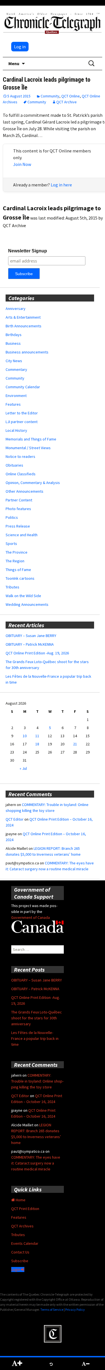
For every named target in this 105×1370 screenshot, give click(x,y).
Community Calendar (23, 386)
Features (13, 404)
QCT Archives (22, 1226)
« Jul (23, 768)
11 (37, 735)
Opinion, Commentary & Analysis (33, 482)
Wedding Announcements (27, 604)
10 (25, 735)
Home (20, 1199)
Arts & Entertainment (23, 317)
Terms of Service (51, 1309)
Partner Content (19, 500)
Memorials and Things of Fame (31, 439)
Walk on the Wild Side (23, 595)
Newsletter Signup (27, 250)
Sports (11, 543)
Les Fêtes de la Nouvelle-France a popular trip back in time (35, 1038)
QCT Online (70, 96)
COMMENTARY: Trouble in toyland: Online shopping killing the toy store (37, 1081)
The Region (15, 560)
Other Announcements (24, 491)
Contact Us (20, 1252)
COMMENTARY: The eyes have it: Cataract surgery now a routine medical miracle (35, 1163)
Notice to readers (20, 456)
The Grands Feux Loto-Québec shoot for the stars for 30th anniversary (36, 1018)
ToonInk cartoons (20, 578)
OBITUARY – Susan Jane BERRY (31, 635)
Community (50, 96)
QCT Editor (15, 819)
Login (16, 1269)
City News (14, 360)
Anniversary (15, 308)
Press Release (18, 526)
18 (37, 743)
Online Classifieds (21, 473)
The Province (16, 552)
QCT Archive (66, 101)
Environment (16, 395)
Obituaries (14, 465)
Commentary (16, 369)
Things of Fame (18, 569)
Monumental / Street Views (28, 447)
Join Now (22, 164)
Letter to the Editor (22, 412)
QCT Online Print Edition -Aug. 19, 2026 (37, 653)
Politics (12, 517)
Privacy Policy (75, 1309)
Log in (20, 46)
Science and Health (22, 534)
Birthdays (14, 334)
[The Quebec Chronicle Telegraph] (52, 22)
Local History (16, 430)
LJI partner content (22, 421)
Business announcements (27, 352)
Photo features (18, 508)
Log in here (61, 185)
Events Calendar (24, 1243)
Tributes (12, 587)
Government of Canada (30, 917)
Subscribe (19, 1260)
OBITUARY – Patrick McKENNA (30, 644)
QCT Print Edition (25, 1208)
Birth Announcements (23, 325)
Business (13, 343)
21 (75, 743)
